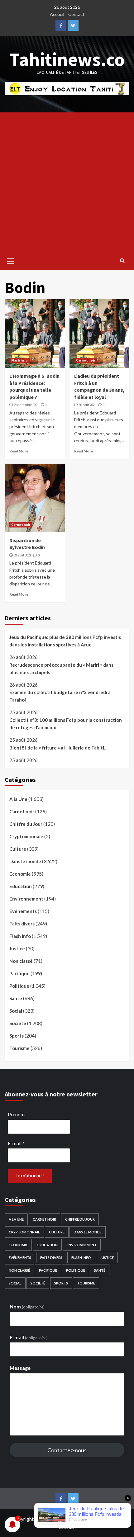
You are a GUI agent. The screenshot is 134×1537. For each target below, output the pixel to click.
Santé (15, 998)
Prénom (16, 1114)
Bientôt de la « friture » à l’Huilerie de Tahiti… (58, 747)
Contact (76, 14)
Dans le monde (25, 861)
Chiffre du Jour (25, 824)
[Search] (122, 260)
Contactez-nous (67, 1450)
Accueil (57, 14)
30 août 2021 (87, 405)
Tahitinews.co (67, 59)
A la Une (18, 799)
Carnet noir (85, 360)
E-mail (16, 1143)
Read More (18, 451)
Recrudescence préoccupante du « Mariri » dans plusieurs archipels (61, 668)
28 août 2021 (22, 555)
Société (17, 1023)
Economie (20, 874)
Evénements (23, 911)
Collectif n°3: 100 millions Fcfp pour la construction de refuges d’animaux (65, 723)
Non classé (21, 961)
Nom (27, 1306)
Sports (16, 1035)
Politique (19, 986)
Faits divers (22, 923)
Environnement (26, 898)
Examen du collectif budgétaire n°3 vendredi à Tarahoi (60, 695)
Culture (17, 849)
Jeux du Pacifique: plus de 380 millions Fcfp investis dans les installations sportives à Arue (65, 640)
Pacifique (19, 973)
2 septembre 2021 (26, 405)
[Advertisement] (67, 182)
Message (20, 1368)
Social (15, 1011)
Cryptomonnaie (26, 836)
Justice (17, 948)
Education (20, 886)
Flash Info (19, 360)
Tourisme (19, 1048)
